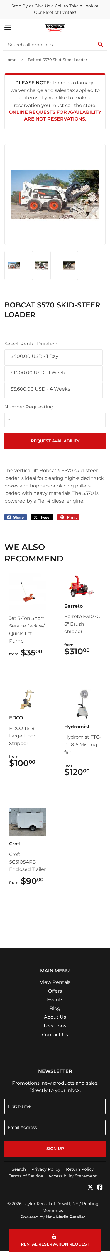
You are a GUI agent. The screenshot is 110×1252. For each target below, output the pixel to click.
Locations (55, 1026)
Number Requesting (28, 407)
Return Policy (80, 1169)
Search (19, 1169)
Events (55, 999)
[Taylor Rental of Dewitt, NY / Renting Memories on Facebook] (100, 1187)
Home (10, 59)
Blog (55, 1008)
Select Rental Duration (30, 344)
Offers (55, 991)
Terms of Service (26, 1176)
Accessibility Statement (72, 1176)
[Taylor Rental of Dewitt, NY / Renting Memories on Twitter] (90, 1187)
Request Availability (55, 441)
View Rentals (55, 982)
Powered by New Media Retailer (52, 1217)
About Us (55, 1017)
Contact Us (55, 1034)
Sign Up (55, 1148)
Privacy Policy (45, 1169)
